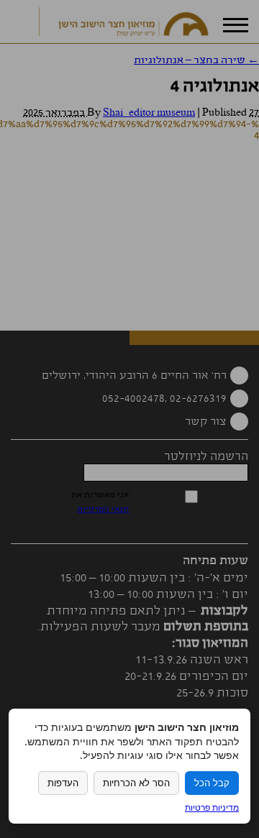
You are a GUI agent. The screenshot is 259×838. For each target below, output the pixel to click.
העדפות (62, 783)
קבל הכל (212, 783)
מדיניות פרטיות (212, 807)
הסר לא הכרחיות (136, 783)
